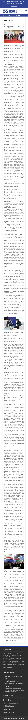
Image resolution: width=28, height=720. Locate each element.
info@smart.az (9, 3)
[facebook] (12, 6)
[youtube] (16, 6)
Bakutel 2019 (8, 686)
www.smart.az (6, 709)
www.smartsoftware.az (8, 712)
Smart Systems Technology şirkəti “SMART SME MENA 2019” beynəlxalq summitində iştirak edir (14, 690)
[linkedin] (14, 6)
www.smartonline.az (8, 710)
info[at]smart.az (10, 706)
